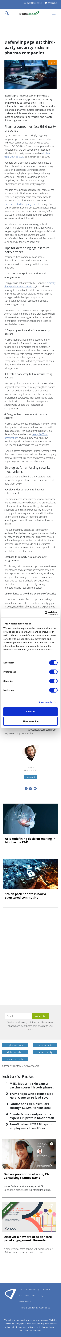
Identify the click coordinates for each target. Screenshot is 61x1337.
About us (23, 1289)
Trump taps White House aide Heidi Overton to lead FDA (31, 1096)
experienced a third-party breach (21, 204)
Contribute (24, 1295)
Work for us (44, 1307)
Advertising (34, 1289)
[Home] (29, 13)
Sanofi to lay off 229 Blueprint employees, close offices (31, 1126)
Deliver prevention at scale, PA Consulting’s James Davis (26, 1175)
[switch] (53, 672)
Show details (45, 702)
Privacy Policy (25, 1301)
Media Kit (52, 2)
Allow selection (30, 721)
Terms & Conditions (28, 1307)
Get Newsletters (34, 2)
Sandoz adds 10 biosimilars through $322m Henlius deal (30, 1106)
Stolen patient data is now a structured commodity (25, 895)
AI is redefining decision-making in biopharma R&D (30, 840)
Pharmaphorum (10, 1294)
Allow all (30, 711)
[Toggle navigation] (8, 13)
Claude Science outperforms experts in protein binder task (32, 1116)
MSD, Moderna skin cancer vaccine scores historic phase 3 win (32, 1087)
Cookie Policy (37, 1295)
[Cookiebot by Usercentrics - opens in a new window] (45, 613)
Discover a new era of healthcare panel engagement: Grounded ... (28, 1238)
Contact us (46, 1289)
